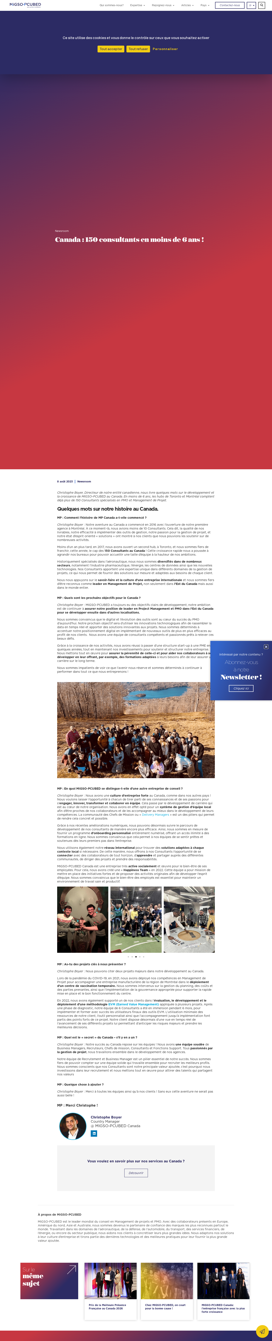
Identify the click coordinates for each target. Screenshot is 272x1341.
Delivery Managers (155, 814)
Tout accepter (111, 49)
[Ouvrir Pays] (209, 5)
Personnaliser (164, 49)
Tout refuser (138, 49)
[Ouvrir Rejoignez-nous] (173, 5)
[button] (261, 5)
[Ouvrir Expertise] (144, 5)
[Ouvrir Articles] (193, 5)
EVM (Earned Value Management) (133, 1004)
